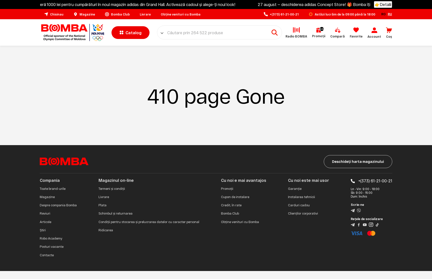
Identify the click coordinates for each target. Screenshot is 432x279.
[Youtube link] (365, 224)
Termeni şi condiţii (111, 189)
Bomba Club (230, 213)
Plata (102, 205)
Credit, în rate (231, 205)
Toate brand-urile (53, 189)
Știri (43, 230)
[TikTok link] (377, 224)
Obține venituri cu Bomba (240, 222)
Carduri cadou (299, 205)
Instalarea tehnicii (301, 197)
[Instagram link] (371, 224)
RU (390, 14)
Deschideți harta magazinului (358, 161)
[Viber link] (359, 210)
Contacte (47, 255)
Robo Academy (51, 238)
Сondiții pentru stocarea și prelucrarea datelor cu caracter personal (148, 222)
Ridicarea (105, 230)
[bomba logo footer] (64, 161)
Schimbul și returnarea (115, 213)
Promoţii (227, 189)
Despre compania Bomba (58, 205)
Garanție (295, 189)
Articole (45, 222)
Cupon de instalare (235, 197)
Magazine (47, 197)
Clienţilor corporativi (303, 213)
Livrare (103, 197)
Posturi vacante (52, 247)
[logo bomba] (72, 32)
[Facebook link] (359, 224)
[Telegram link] (353, 210)
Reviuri (45, 213)
